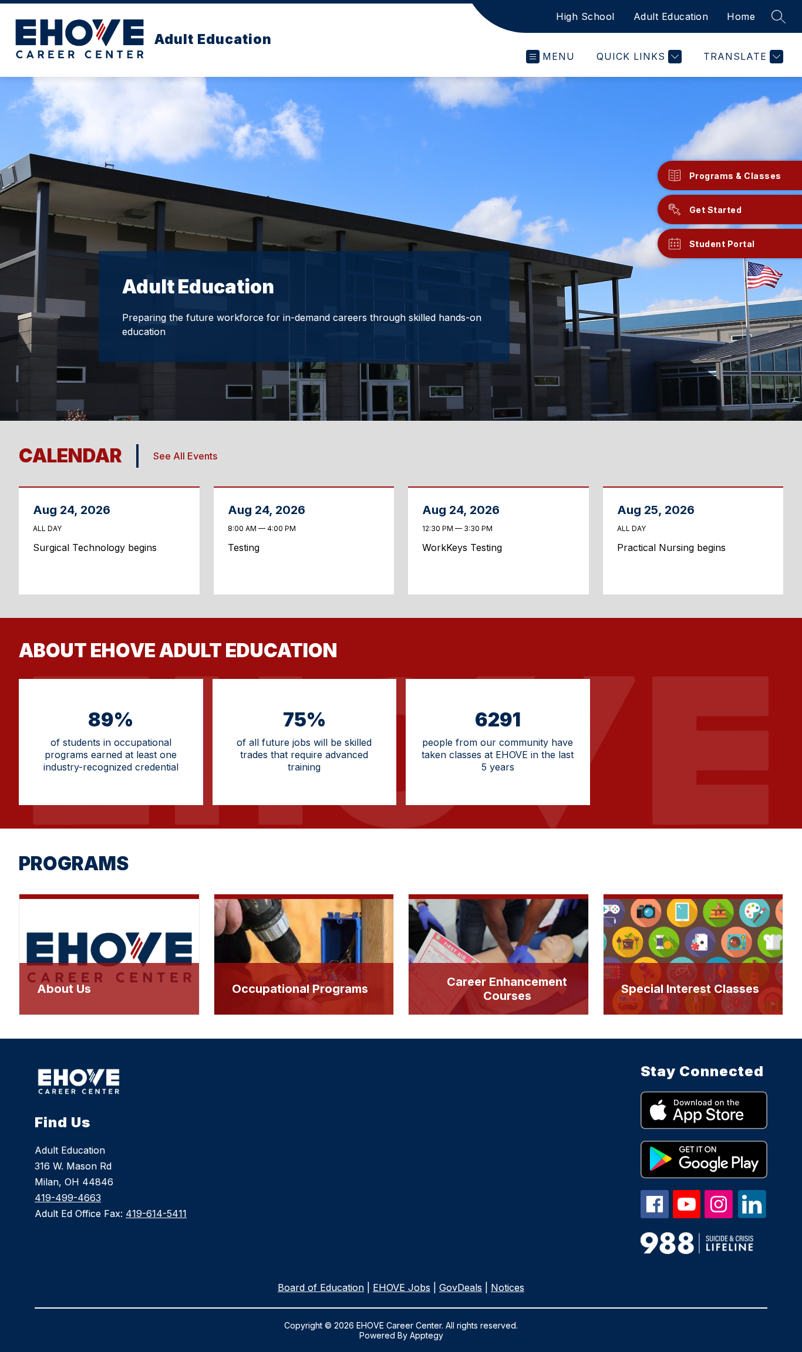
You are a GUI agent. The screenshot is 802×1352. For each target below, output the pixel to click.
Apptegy (426, 1335)
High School (585, 16)
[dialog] (109, 954)
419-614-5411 (156, 1213)
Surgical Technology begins (98, 547)
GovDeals (460, 1287)
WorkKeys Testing (465, 547)
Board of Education (321, 1287)
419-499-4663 (68, 1198)
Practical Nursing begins (674, 547)
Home (741, 16)
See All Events (185, 456)
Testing (247, 547)
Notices (507, 1287)
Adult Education (671, 16)
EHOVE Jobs (401, 1287)
